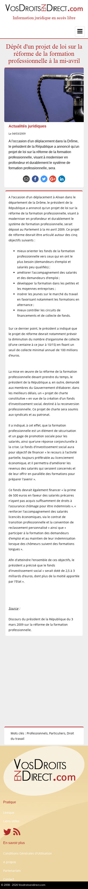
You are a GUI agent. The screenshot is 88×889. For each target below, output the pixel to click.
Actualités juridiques (27, 126)
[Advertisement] (44, 681)
